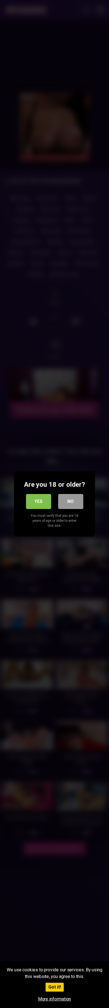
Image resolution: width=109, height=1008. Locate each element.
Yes (38, 501)
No (70, 501)
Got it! (54, 987)
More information (54, 999)
